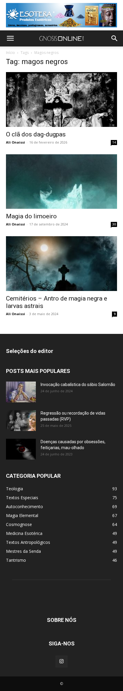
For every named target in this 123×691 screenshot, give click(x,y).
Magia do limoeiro (31, 216)
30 (114, 224)
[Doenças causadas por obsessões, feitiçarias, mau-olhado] (21, 449)
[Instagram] (61, 661)
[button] (10, 38)
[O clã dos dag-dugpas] (61, 99)
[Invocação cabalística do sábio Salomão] (21, 392)
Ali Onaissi (15, 142)
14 (114, 142)
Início (10, 52)
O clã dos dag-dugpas (36, 134)
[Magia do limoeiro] (61, 181)
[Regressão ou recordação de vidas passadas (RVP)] (21, 420)
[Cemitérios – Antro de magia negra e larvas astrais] (61, 263)
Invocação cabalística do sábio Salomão (78, 384)
